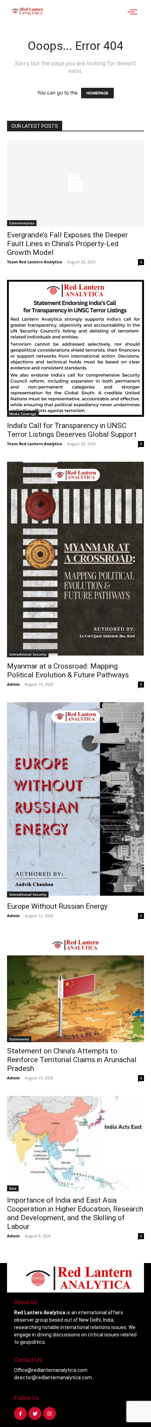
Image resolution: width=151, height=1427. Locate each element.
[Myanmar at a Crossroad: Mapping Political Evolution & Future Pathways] (75, 559)
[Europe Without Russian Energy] (75, 800)
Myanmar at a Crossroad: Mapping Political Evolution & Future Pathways (68, 670)
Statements (19, 1039)
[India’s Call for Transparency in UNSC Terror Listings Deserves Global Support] (75, 348)
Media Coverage (23, 413)
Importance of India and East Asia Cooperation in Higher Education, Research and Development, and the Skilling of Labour (75, 1213)
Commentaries (21, 223)
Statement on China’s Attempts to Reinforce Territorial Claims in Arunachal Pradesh (72, 1060)
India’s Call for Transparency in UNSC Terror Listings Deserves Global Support (72, 430)
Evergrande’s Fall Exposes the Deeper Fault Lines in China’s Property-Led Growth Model (67, 244)
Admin (13, 684)
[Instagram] (49, 1413)
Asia (13, 1188)
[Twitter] (34, 1413)
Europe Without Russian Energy (57, 906)
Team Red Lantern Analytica (34, 261)
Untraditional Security (27, 654)
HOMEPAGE (97, 93)
